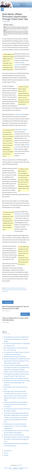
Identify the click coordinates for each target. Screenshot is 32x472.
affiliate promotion (19, 214)
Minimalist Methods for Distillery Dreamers (16, 378)
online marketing (19, 114)
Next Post (24, 314)
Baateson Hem (7, 467)
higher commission (18, 289)
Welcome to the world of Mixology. (14, 435)
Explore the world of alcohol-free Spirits (15, 356)
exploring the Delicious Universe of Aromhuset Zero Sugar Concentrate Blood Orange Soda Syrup (17, 439)
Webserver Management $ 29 (20, 467)
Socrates (19, 465)
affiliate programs (7, 289)
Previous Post (8, 302)
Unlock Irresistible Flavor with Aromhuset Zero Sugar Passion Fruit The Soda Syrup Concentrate (15, 404)
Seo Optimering (13, 468)
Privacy (6, 453)
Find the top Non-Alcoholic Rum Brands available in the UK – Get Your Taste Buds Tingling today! (15, 426)
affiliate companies (10, 288)
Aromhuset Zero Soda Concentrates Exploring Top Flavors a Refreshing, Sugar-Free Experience (17, 383)
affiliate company (22, 129)
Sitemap (6, 455)
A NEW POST (8, 450)
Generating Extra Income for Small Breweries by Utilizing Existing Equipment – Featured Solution (16, 339)
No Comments (6, 311)
